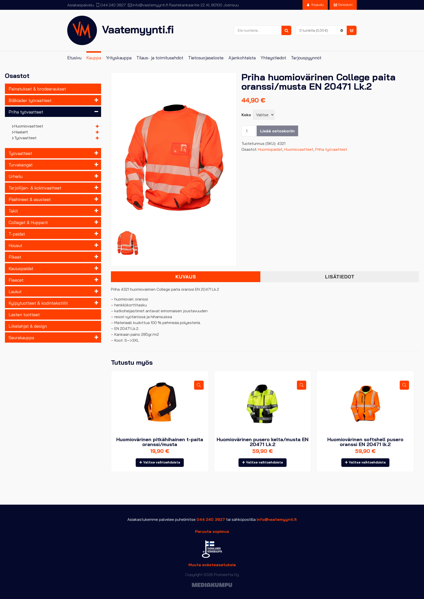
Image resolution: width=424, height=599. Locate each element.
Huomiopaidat (270, 149)
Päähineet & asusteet (30, 199)
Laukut (15, 291)
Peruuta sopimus (212, 531)
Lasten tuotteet (24, 314)
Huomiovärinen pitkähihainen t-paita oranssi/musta (159, 441)
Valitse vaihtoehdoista (161, 462)
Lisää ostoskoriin (277, 130)
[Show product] (198, 385)
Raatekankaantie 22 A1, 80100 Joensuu (204, 4)
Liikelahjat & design (28, 326)
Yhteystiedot (273, 58)
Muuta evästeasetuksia (212, 564)
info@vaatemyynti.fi (150, 4)
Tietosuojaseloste (206, 58)
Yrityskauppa (119, 58)
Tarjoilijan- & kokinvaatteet (35, 187)
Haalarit (21, 131)
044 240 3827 (113, 4)
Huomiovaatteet (28, 126)
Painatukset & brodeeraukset (37, 88)
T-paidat (17, 234)
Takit (13, 210)
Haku (286, 31)
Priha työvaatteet (26, 111)
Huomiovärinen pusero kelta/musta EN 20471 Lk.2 (262, 441)
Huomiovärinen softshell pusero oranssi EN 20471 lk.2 (365, 441)
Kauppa (93, 58)
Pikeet (15, 257)
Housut (15, 245)
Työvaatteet (25, 137)
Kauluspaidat (21, 268)
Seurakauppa (21, 337)
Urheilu (16, 176)
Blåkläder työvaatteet (30, 100)
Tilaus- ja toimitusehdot (159, 58)
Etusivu (74, 58)
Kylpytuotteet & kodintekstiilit (38, 303)
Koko (246, 114)
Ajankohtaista (242, 58)
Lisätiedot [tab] (340, 277)
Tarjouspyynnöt (306, 58)
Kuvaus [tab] (185, 277)
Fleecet (16, 280)
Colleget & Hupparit (28, 222)
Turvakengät (21, 164)
